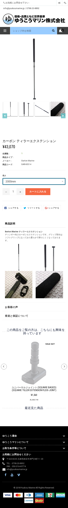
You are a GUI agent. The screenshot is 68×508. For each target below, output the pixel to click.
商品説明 (10, 223)
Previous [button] (4, 366)
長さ (4, 176)
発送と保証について (16, 315)
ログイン (59, 3)
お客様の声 (11, 307)
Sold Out (50, 344)
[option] (10, 110)
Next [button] (64, 366)
